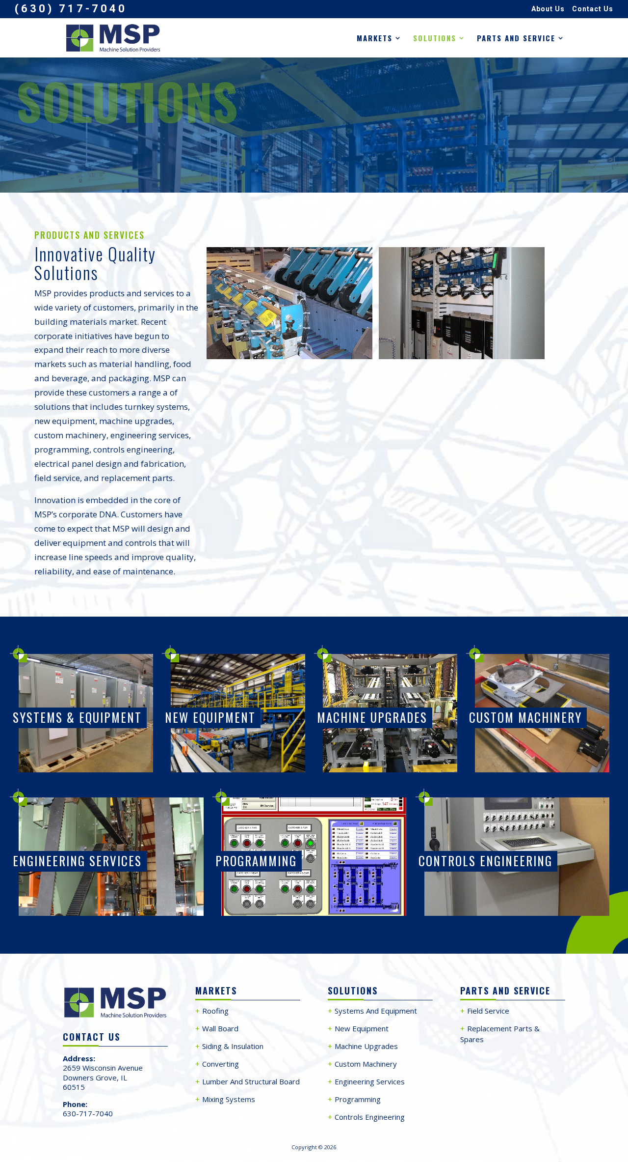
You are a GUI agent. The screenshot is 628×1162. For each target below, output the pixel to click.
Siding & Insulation (232, 1046)
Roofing (215, 1011)
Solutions (434, 38)
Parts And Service (516, 38)
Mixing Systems (228, 1099)
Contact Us (592, 9)
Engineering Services (77, 860)
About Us (548, 9)
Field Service (488, 1011)
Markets (374, 38)
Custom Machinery (525, 717)
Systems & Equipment (77, 717)
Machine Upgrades (372, 717)
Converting (220, 1064)
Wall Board (220, 1028)
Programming (256, 860)
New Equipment (210, 717)
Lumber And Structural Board (251, 1081)
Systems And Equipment (376, 1011)
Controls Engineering (485, 860)
